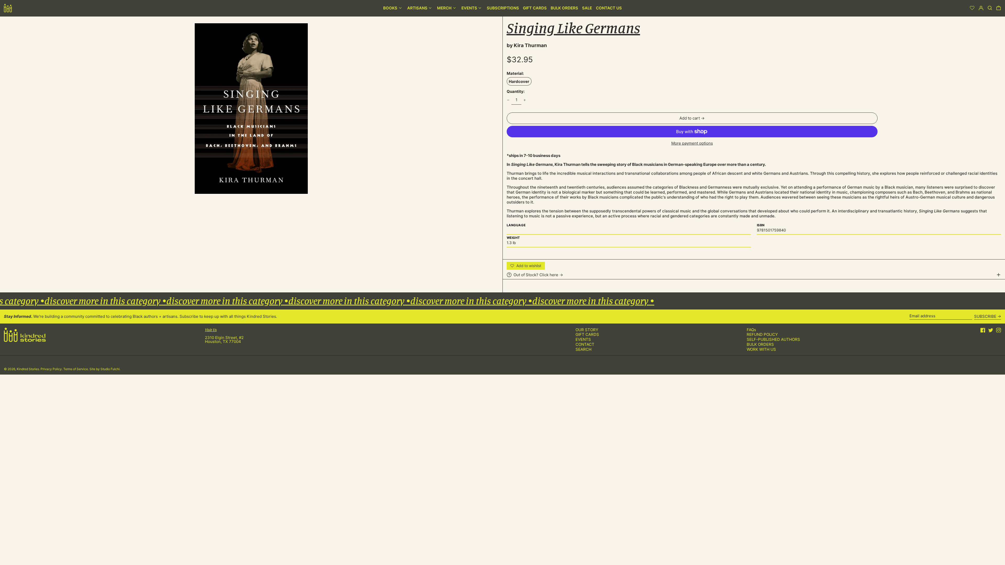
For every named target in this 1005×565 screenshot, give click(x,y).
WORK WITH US (761, 349)
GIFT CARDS (587, 334)
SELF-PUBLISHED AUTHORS (773, 339)
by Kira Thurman (527, 45)
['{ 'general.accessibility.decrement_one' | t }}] (508, 100)
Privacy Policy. (52, 369)
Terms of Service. (76, 369)
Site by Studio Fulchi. (105, 369)
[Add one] (524, 100)
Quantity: (515, 91)
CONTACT (585, 344)
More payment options (692, 143)
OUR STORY (587, 329)
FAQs (751, 329)
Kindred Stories (28, 369)
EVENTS (583, 339)
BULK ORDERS (760, 344)
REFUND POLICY (762, 334)
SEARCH (583, 349)
